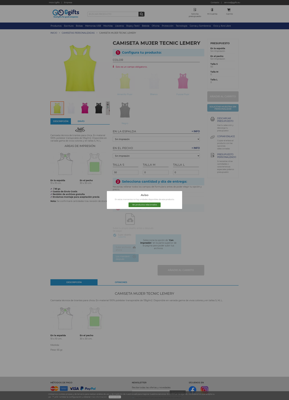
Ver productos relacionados (144, 205)
